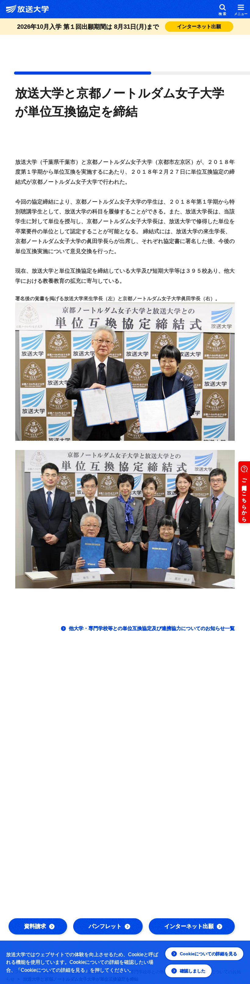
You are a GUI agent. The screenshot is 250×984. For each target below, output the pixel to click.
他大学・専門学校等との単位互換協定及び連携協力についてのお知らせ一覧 (152, 628)
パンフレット (105, 926)
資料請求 (35, 926)
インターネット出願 (189, 926)
